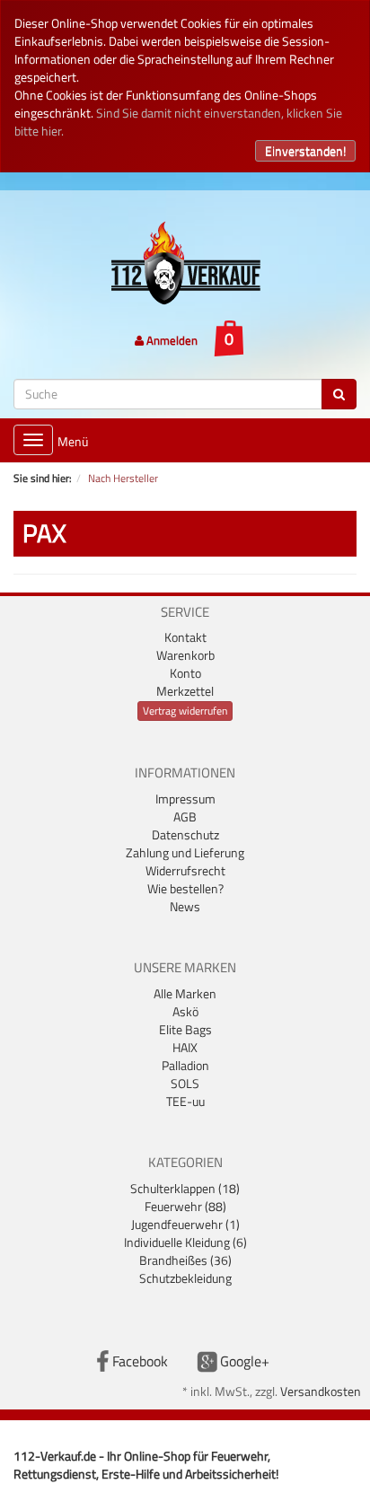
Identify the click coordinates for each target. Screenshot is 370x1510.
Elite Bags (185, 1029)
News (185, 906)
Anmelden (171, 340)
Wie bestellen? (185, 888)
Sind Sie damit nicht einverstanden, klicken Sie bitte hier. (178, 121)
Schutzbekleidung (185, 1278)
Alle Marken (185, 993)
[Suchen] (339, 394)
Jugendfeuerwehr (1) (185, 1224)
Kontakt (185, 637)
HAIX (185, 1047)
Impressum (185, 798)
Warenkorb (185, 654)
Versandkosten (320, 1391)
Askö (185, 1011)
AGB (185, 816)
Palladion (185, 1065)
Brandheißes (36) (185, 1260)
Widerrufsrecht (185, 870)
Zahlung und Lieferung (185, 852)
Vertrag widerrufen (185, 710)
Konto (185, 672)
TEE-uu (185, 1101)
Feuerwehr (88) (185, 1206)
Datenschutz (185, 834)
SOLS (185, 1083)
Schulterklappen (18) (185, 1188)
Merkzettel (185, 690)
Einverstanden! (305, 150)
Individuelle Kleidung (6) (185, 1242)
